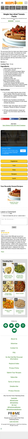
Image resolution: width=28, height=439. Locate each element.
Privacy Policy (14, 368)
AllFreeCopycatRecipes (14, 407)
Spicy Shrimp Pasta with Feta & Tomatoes (14, 125)
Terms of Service (14, 382)
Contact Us (14, 348)
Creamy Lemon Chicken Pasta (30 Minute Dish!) (8, 277)
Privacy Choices (14, 391)
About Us (14, 339)
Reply (2, 251)
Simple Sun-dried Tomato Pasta (14, 203)
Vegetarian (14, 161)
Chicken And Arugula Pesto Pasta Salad (19, 277)
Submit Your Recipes (14, 373)
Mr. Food (14, 405)
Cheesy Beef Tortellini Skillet (8, 294)
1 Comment (17, 21)
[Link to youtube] (14, 330)
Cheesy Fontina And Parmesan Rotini (20, 312)
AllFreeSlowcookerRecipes (14, 409)
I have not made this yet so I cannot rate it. (13, 215)
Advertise (14, 343)
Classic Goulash (20, 293)
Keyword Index (14, 363)
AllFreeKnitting (14, 402)
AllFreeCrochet (14, 400)
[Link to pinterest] (17, 325)
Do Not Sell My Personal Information (14, 358)
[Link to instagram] (23, 325)
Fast (14, 165)
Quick (14, 178)
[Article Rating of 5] (11, 21)
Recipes (14, 174)
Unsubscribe (14, 386)
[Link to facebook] (5, 325)
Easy (14, 170)
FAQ (14, 352)
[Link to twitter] (11, 325)
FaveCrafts (14, 398)
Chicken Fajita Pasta (8, 311)
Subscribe (14, 377)
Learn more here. (14, 421)
